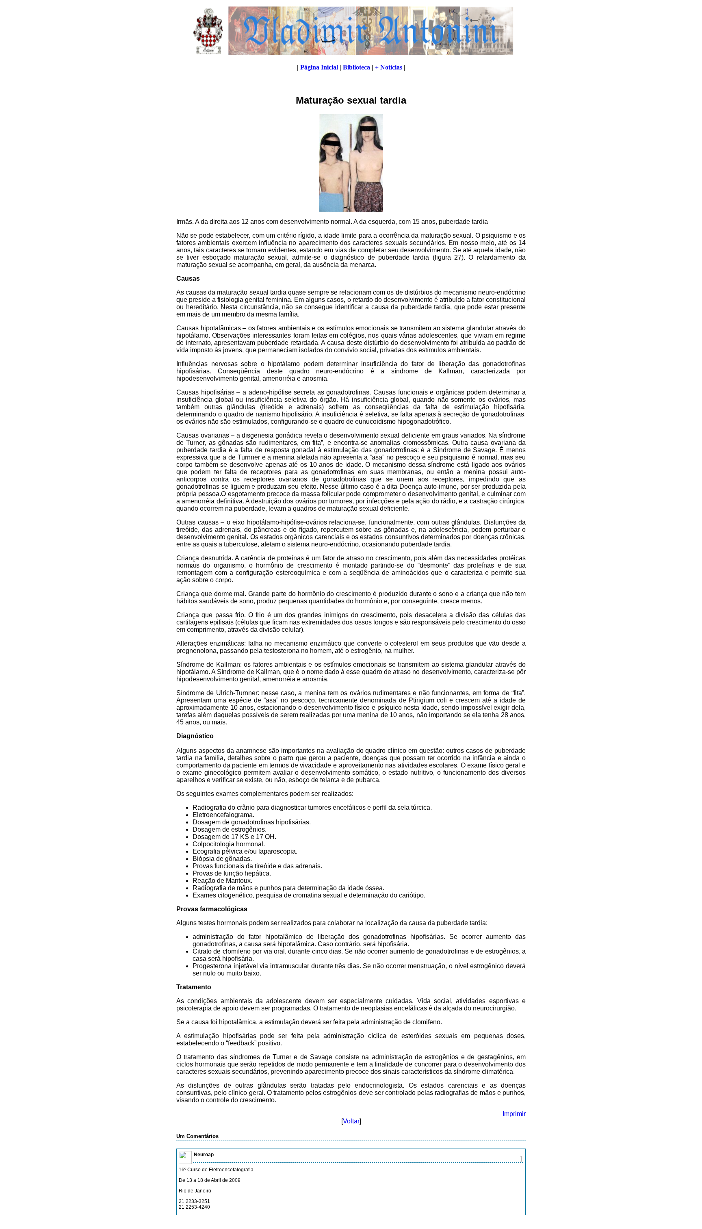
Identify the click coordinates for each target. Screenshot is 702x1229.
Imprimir (514, 1113)
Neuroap (204, 1154)
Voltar (351, 1121)
